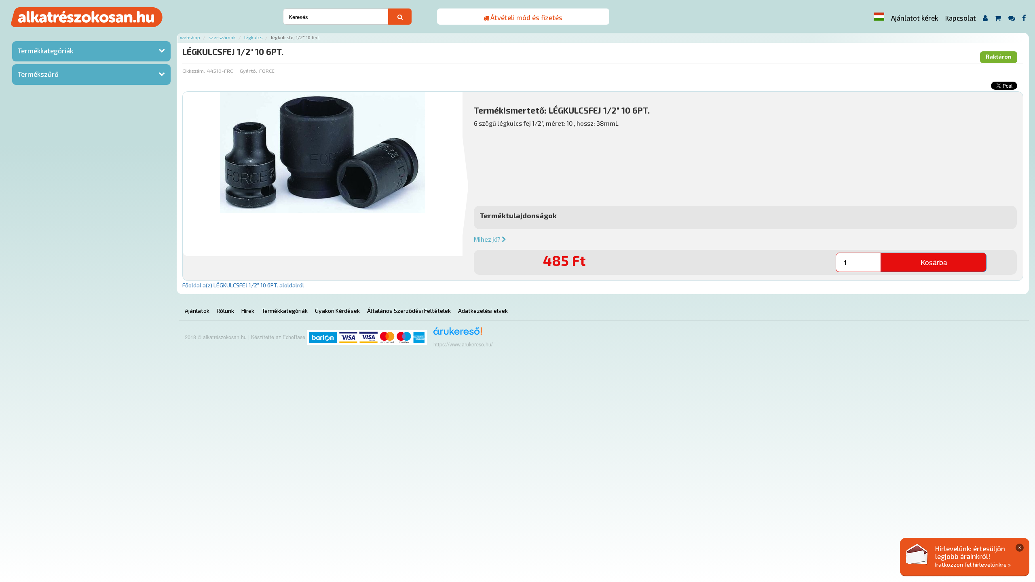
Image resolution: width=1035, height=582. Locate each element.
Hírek (247, 310)
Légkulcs (253, 37)
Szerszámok (222, 37)
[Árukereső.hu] (455, 334)
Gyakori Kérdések (337, 310)
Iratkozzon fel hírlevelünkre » (973, 564)
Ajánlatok (197, 310)
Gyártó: (248, 70)
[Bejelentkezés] (985, 18)
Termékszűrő (38, 74)
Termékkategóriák (45, 50)
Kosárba (934, 262)
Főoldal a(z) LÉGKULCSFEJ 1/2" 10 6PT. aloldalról (243, 285)
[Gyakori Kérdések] (1011, 18)
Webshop (190, 37)
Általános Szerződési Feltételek (409, 310)
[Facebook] (1024, 18)
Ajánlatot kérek (914, 18)
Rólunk (225, 310)
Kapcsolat (960, 18)
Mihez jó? (488, 239)
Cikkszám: (193, 70)
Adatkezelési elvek (483, 310)
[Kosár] (998, 18)
